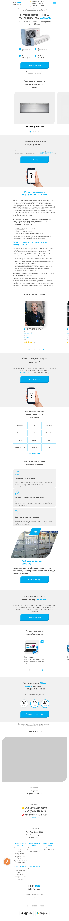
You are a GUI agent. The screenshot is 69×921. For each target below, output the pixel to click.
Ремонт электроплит (20, 860)
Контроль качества (20, 876)
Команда (20, 874)
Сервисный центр (24, 9)
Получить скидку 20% (34, 714)
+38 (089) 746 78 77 (46, 153)
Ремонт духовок (20, 862)
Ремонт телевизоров (34, 869)
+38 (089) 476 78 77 (38, 1)
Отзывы (20, 880)
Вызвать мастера (34, 65)
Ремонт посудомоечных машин (20, 856)
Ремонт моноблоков (34, 848)
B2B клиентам (20, 870)
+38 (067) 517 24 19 (37, 3)
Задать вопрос (34, 159)
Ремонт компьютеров (34, 850)
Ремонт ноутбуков (34, 852)
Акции (20, 872)
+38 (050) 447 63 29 (38, 6)
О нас (20, 878)
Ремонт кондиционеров (41, 9)
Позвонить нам (35, 818)
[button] (30, 131)
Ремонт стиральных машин (20, 849)
